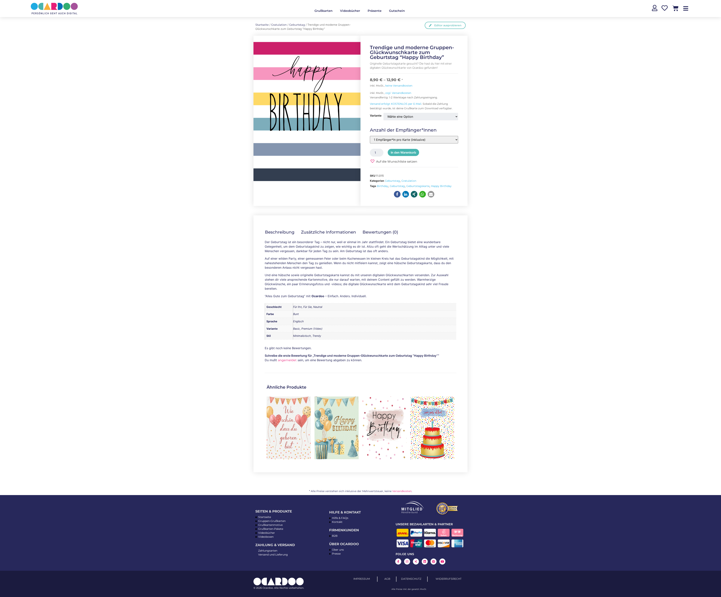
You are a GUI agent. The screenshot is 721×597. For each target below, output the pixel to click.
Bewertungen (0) (380, 232)
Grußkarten (323, 11)
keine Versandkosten (398, 85)
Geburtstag (297, 24)
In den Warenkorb (403, 152)
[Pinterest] (434, 562)
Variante (376, 115)
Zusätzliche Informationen (328, 232)
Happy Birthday (441, 186)
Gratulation (279, 24)
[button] (393, 161)
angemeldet (287, 360)
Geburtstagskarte (417, 186)
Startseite (262, 24)
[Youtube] (442, 562)
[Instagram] (407, 562)
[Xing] (416, 562)
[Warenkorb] (675, 8)
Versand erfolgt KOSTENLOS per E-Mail (395, 104)
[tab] (282, 232)
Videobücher (350, 11)
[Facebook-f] (398, 562)
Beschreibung (279, 232)
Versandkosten (402, 491)
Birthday (382, 186)
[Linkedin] (425, 562)
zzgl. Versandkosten (398, 93)
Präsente (375, 11)
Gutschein (397, 11)
